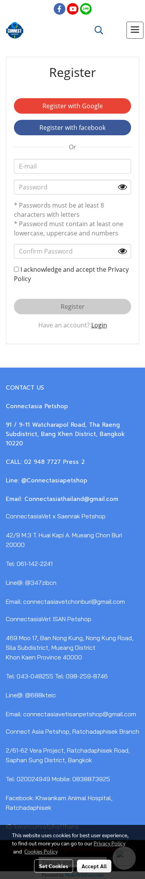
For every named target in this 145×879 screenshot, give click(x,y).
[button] (96, 30)
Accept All (94, 865)
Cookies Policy (41, 851)
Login (99, 325)
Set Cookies (53, 865)
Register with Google (73, 106)
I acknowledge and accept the (71, 274)
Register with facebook (72, 127)
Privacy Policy (109, 843)
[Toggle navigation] (134, 30)
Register (73, 306)
